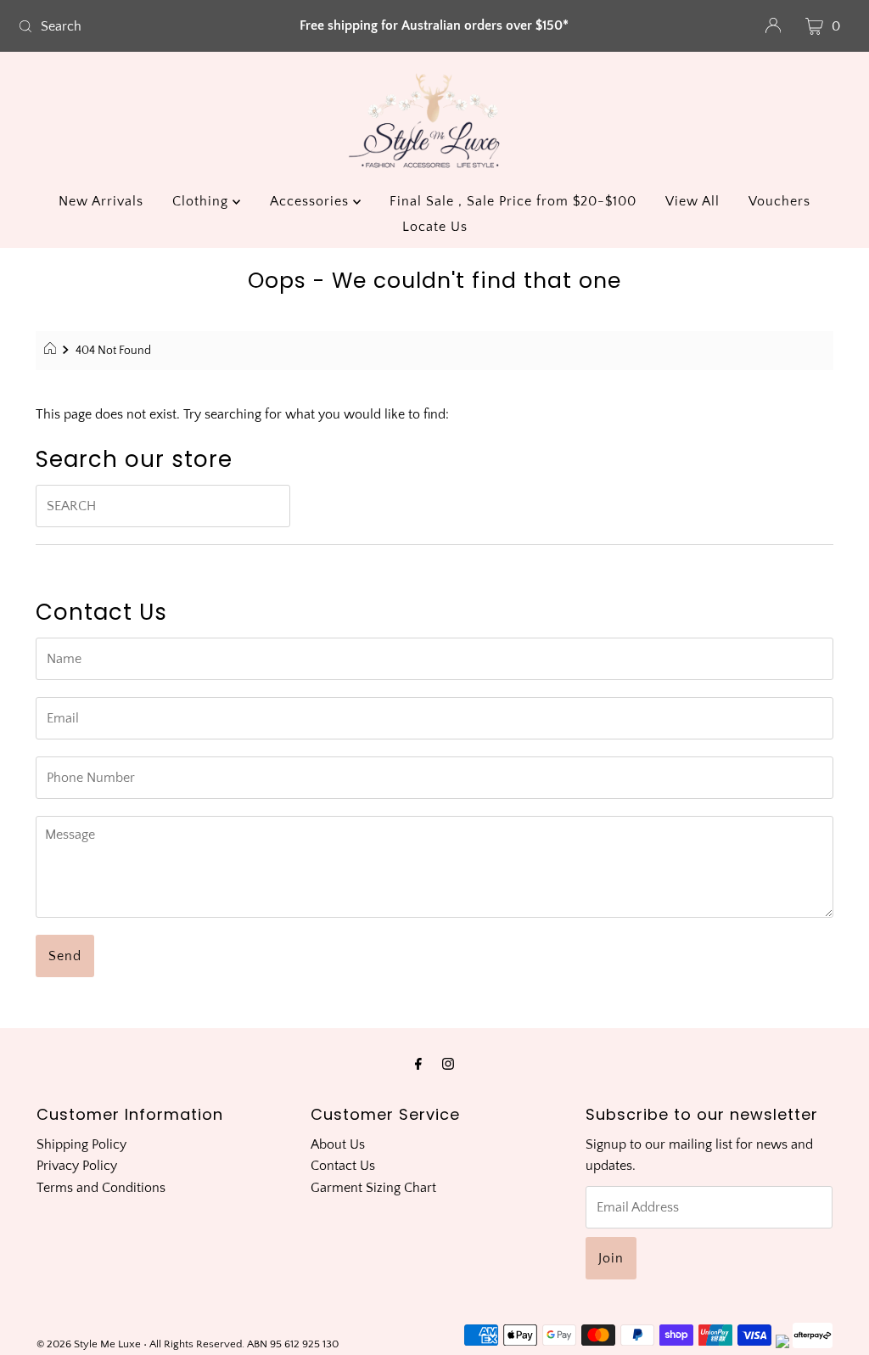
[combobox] (147, 26)
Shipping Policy (81, 1144)
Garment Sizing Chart (373, 1187)
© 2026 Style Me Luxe (89, 1344)
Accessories (311, 201)
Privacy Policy (76, 1165)
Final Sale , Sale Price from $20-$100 (513, 201)
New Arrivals (101, 201)
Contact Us (343, 1165)
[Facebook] (418, 1065)
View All (692, 201)
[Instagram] (448, 1065)
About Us (338, 1144)
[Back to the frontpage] (52, 350)
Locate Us (435, 226)
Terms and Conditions (100, 1187)
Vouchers (779, 201)
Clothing (202, 201)
